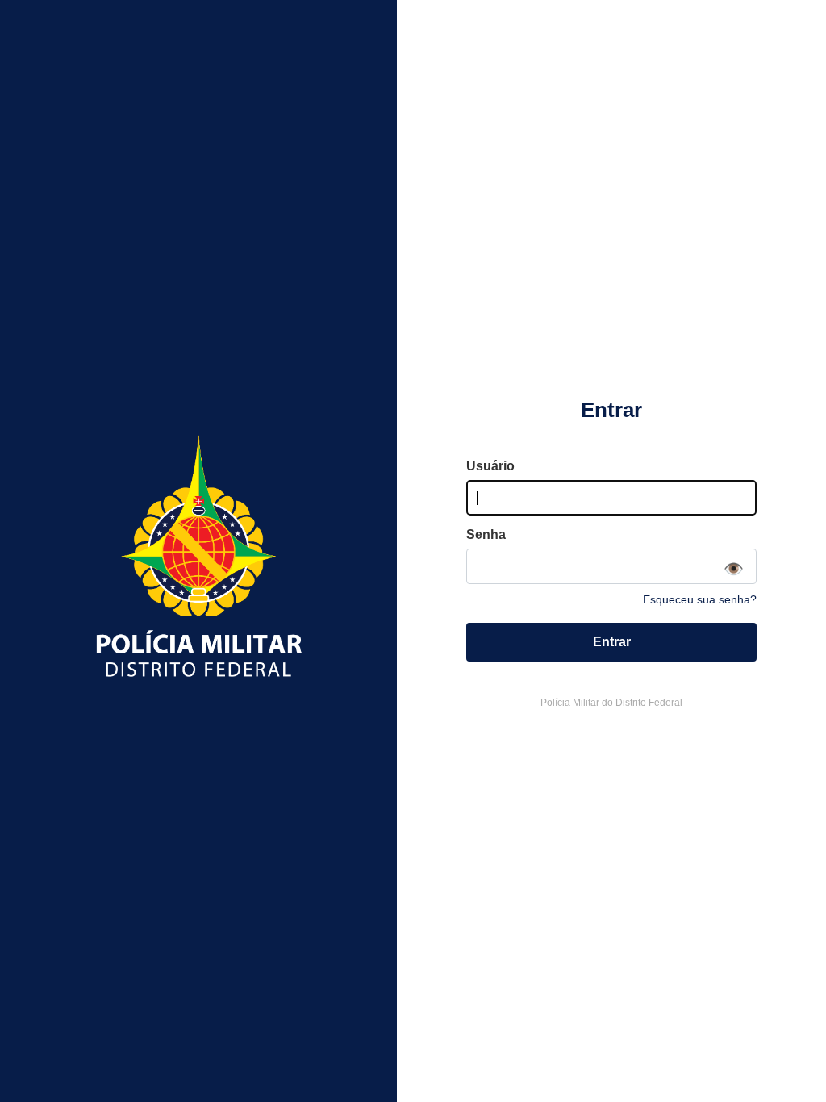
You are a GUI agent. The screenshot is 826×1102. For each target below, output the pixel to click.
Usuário (490, 466)
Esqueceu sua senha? (700, 599)
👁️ (734, 569)
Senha (486, 534)
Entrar (612, 642)
